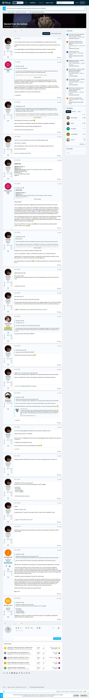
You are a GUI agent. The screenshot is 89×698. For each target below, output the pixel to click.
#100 (60, 598)
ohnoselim (7, 26)
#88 (60, 269)
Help (78, 691)
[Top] (83, 691)
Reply (60, 57)
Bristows (41, 169)
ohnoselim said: (19, 66)
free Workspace (42, 8)
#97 (60, 503)
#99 (60, 550)
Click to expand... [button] (38, 77)
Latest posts (69, 30)
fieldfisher (23, 482)
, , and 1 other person (32, 309)
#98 (60, 526)
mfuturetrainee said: (20, 350)
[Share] (58, 38)
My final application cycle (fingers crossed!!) (18, 662)
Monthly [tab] (74, 111)
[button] (37, 2)
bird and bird (20, 373)
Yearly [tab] (79, 111)
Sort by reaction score (56, 33)
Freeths (16, 173)
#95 (60, 456)
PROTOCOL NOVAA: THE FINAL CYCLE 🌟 (18, 657)
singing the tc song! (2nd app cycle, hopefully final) (19, 647)
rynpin (8, 668)
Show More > (82, 144)
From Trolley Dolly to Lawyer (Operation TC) (18, 652)
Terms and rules (65, 691)
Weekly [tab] (68, 111)
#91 (60, 346)
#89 (60, 293)
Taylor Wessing (30, 169)
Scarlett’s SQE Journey (74, 51)
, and (26, 386)
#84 (60, 136)
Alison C (55, 668)
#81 (60, 38)
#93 (60, 393)
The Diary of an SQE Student (75, 98)
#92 (60, 369)
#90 (60, 316)
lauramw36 (9, 654)
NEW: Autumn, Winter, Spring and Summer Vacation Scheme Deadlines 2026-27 (76, 89)
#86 (60, 183)
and (24, 129)
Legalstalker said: (19, 106)
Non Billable (73, 128)
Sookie (55, 663)
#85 (60, 160)
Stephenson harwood (19, 140)
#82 (60, 62)
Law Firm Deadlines (73, 75)
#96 (60, 479)
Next (22, 30)
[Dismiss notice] (84, 8)
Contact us (58, 691)
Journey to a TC (23, 408)
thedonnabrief (10, 649)
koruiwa (9, 663)
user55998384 (74, 134)
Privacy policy (73, 691)
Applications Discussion (74, 38)
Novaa (8, 659)
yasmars (73, 139)
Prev (5, 30)
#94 (60, 427)
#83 (60, 102)
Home (80, 691)
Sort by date (46, 33)
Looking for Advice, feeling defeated (16, 667)
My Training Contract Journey (26, 649)
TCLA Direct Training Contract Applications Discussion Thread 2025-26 (76, 43)
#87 (60, 232)
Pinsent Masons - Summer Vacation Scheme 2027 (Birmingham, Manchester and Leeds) (77, 70)
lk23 (56, 658)
